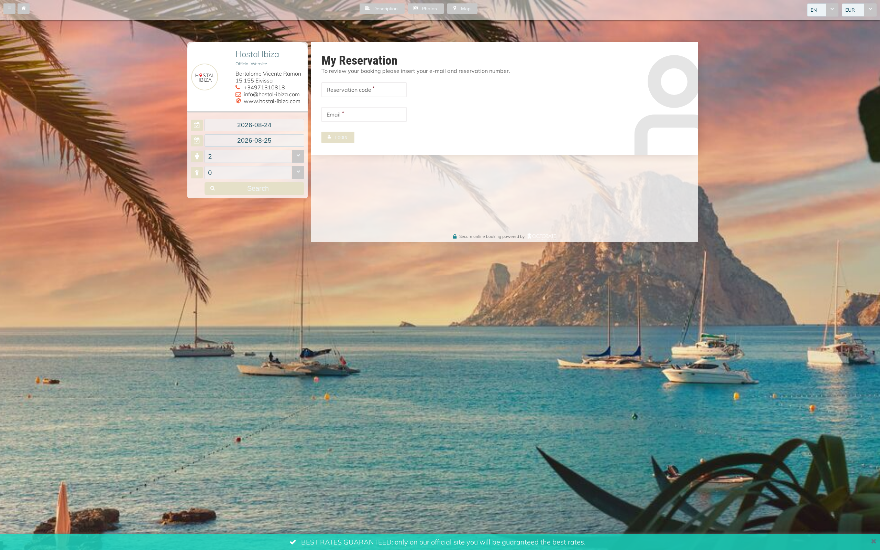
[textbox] (254, 125)
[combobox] (822, 9)
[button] (9, 8)
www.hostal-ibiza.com (272, 100)
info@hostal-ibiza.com (272, 94)
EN (814, 10)
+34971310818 (264, 87)
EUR (850, 10)
